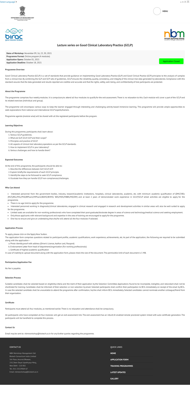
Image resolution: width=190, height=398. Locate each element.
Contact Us (10, 327)
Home (113, 353)
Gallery (114, 378)
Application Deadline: (16, 62)
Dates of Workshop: (15, 53)
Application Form (119, 359)
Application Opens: (15, 59)
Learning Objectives (14, 125)
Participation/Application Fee (18, 262)
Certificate (9, 302)
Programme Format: (15, 56)
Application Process (14, 228)
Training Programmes (121, 366)
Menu (165, 11)
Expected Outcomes (14, 159)
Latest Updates (118, 372)
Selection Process (13, 277)
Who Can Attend (12, 187)
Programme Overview (15, 69)
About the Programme (15, 91)
